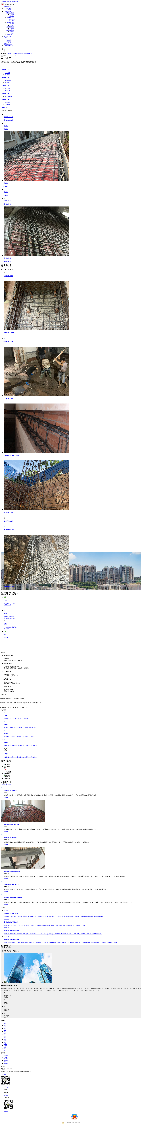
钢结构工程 (9, 34)
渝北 (5, 1039)
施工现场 (7, 36)
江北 (5, 1047)
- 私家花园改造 (8, 96)
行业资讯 (9, 41)
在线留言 (9, 45)
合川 (5, 1031)
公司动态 (9, 39)
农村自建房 (12, 19)
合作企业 (9, 9)
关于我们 (7, 8)
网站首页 (7, 6)
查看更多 (6, 797)
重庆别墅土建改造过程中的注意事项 (13, 897)
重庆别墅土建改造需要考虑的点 (12, 871)
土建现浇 (11, 14)
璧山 (5, 1034)
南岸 (5, 1042)
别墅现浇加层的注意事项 (10, 790)
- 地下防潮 (7, 88)
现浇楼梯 (11, 16)
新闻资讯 (7, 37)
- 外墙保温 (7, 104)
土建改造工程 (10, 17)
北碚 (5, 1040)
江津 (5, 1033)
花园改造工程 (10, 27)
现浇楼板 (19, 53)
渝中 (5, 1050)
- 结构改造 (7, 82)
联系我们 (8, 44)
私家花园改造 (13, 28)
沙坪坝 (5, 1045)
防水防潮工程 (10, 22)
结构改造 (11, 20)
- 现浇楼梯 (7, 74)
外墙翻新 (11, 31)
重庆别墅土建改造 (12, 53)
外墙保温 (11, 33)
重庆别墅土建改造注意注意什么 (12, 824)
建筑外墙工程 (10, 30)
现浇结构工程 (10, 13)
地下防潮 (11, 23)
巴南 (5, 1023)
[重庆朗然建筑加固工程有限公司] (9, 1)
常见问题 (9, 42)
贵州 (5, 1025)
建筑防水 (11, 25)
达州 (5, 1026)
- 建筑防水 (7, 90)
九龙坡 (5, 1044)
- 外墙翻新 (7, 102)
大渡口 (5, 1048)
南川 (5, 1028)
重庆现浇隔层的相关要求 (10, 837)
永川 (5, 1030)
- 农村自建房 (8, 80)
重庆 (5, 1037)
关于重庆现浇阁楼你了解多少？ (12, 884)
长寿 (5, 1036)
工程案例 (7, 11)
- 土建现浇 (7, 73)
